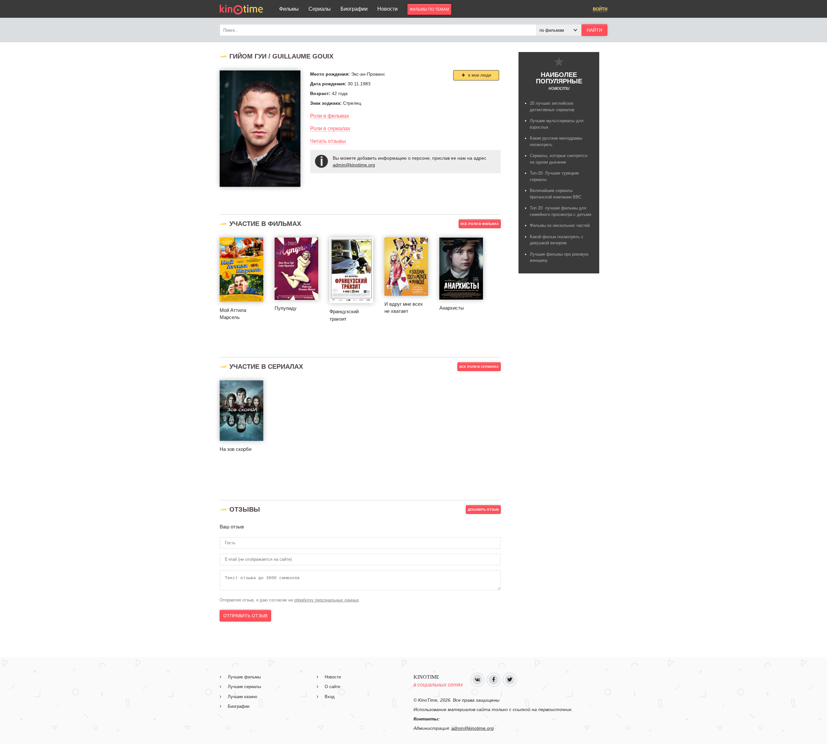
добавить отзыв (483, 509)
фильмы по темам (429, 9)
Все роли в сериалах (479, 366)
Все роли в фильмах (480, 224)
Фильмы (289, 9)
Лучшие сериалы (244, 686)
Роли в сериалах (330, 128)
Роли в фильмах (329, 116)
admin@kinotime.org (354, 164)
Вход (330, 696)
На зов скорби (235, 449)
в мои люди (479, 75)
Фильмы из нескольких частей (560, 225)
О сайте (332, 686)
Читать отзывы (328, 141)
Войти (600, 9)
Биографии (354, 9)
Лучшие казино (242, 696)
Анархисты (451, 308)
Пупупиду (286, 308)
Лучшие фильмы (244, 677)
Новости (387, 9)
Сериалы (320, 9)
